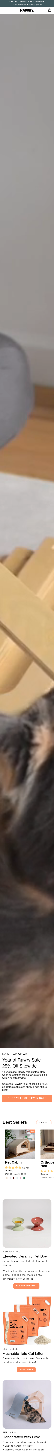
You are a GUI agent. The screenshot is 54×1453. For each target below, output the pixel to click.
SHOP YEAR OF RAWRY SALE (27, 1098)
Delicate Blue (17, 1178)
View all (44, 1122)
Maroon (14, 1178)
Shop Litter (26, 1369)
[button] (13, 1168)
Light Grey (10, 1178)
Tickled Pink (21, 1178)
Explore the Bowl (26, 1286)
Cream (7, 1178)
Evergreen (24, 1178)
